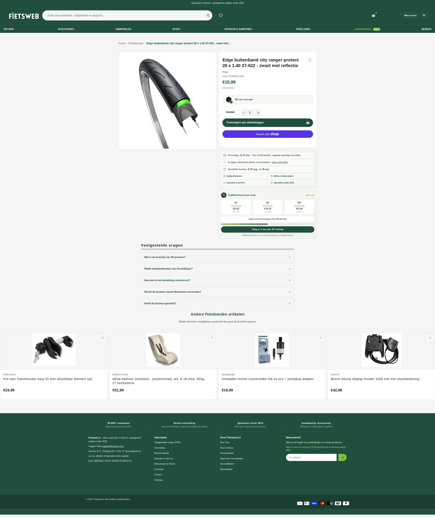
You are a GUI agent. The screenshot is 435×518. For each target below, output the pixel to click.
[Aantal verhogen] (258, 112)
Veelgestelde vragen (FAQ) (167, 442)
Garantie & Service (163, 458)
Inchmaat (158, 469)
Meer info (310, 195)
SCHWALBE (228, 374)
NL (424, 15)
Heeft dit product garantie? (217, 303)
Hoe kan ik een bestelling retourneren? (217, 280)
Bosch (335, 374)
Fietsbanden (135, 43)
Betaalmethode (161, 453)
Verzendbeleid (227, 464)
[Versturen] (342, 457)
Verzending (159, 448)
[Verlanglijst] (220, 15)
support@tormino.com (113, 446)
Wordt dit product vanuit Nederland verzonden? (217, 292)
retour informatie (280, 162)
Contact (158, 474)
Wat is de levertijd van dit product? (217, 257)
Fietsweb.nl (99, 499)
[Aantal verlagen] (244, 112)
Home (121, 43)
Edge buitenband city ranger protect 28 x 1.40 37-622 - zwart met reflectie (188, 43)
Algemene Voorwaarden (231, 458)
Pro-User (9, 374)
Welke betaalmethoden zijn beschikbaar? (217, 269)
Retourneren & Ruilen (164, 464)
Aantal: (230, 112)
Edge (225, 71)
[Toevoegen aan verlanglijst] (310, 60)
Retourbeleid (226, 469)
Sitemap (158, 480)
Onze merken (226, 448)
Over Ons (225, 442)
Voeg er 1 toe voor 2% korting (267, 229)
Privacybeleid (226, 453)
